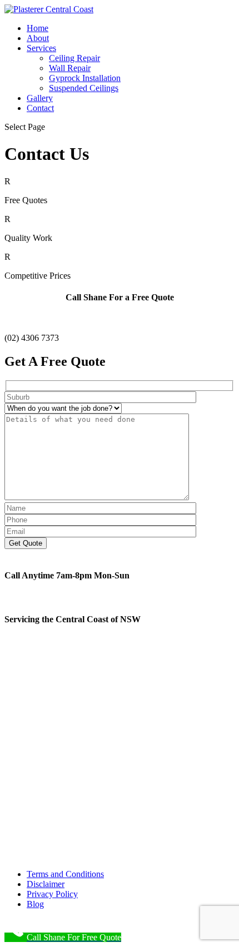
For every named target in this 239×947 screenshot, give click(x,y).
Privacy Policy (52, 894)
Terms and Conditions (65, 874)
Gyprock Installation (85, 78)
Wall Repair (70, 68)
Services (41, 48)
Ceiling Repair (74, 58)
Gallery (40, 98)
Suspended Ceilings (83, 88)
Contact (40, 108)
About (38, 38)
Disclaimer (45, 884)
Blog (35, 904)
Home (37, 28)
